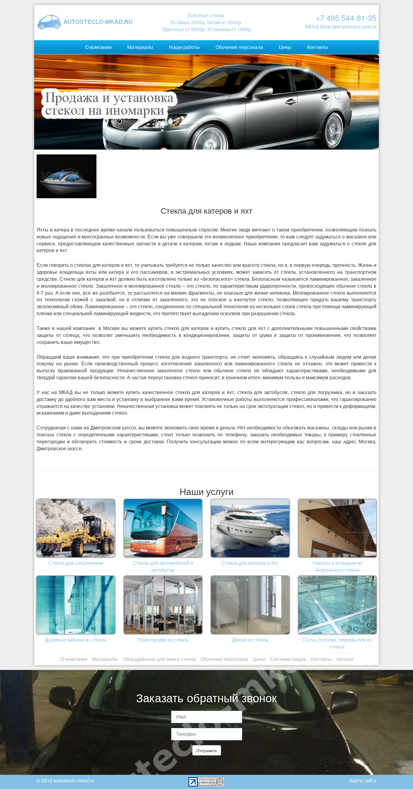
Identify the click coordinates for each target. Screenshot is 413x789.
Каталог (345, 658)
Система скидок (288, 658)
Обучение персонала (239, 47)
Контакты (317, 47)
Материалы (140, 47)
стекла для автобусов (262, 392)
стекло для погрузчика (316, 392)
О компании (98, 47)
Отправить (206, 750)
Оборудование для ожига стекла (159, 658)
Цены (285, 47)
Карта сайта (363, 780)
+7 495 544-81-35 (346, 17)
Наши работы (184, 47)
